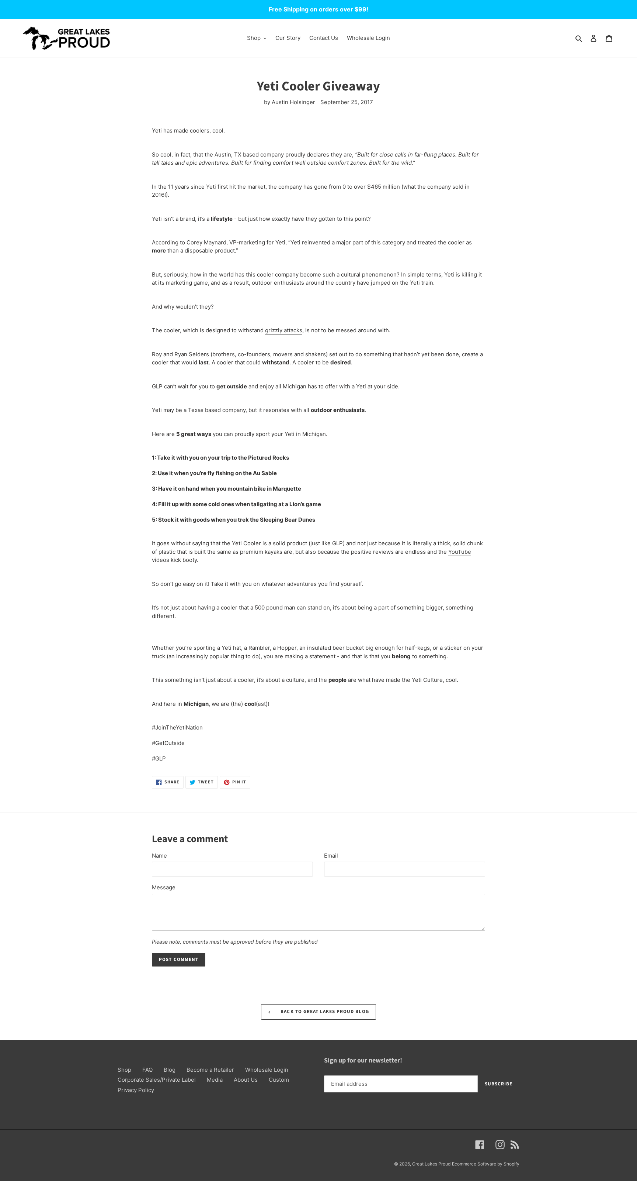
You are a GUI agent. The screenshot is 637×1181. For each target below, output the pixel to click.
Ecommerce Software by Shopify (485, 1164)
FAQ (147, 1069)
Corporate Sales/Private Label (157, 1079)
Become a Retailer (210, 1069)
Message (163, 887)
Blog (169, 1069)
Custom (279, 1079)
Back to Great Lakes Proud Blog (324, 1011)
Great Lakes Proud (431, 1164)
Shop (124, 1069)
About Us (246, 1079)
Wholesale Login (266, 1069)
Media (215, 1079)
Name (159, 855)
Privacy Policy (136, 1090)
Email (331, 855)
